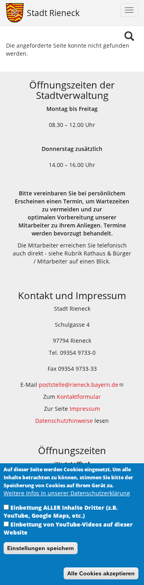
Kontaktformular (79, 396)
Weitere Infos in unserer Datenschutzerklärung (67, 493)
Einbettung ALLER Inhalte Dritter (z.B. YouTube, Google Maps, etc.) (61, 511)
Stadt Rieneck (53, 12)
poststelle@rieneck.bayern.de (78, 384)
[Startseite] (13, 12)
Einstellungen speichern (40, 548)
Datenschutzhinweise (64, 420)
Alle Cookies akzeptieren (101, 573)
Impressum (85, 408)
